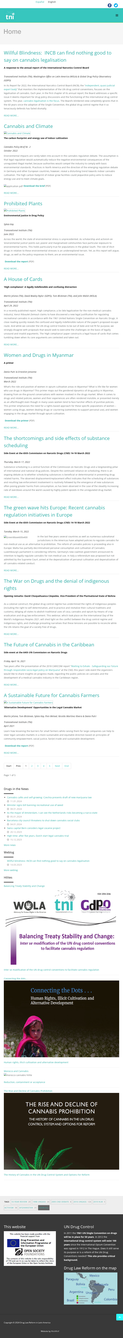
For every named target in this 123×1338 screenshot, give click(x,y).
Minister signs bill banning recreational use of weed (35, 805)
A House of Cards (23, 279)
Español (40, 1)
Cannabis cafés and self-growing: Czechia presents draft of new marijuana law (49, 797)
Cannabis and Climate (28, 126)
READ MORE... (11, 115)
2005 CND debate (61, 1202)
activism (10, 1207)
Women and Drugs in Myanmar (39, 355)
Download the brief (34, 185)
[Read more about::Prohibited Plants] (16, 210)
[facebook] (109, 5)
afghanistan (28, 1207)
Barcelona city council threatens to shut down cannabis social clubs (43, 820)
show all (44, 1207)
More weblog (11, 870)
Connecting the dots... (15, 978)
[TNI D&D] (10, 15)
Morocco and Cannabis (16, 1071)
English (52, 1)
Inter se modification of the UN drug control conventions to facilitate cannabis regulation (51, 969)
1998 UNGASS (41, 1202)
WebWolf (55, 1331)
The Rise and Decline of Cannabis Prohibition (28, 1090)
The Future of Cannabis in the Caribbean (49, 644)
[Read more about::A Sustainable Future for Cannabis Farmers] (30, 702)
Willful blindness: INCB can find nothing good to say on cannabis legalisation (48, 860)
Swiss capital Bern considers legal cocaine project (33, 828)
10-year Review (21, 1202)
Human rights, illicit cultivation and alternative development (36, 1062)
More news (10, 845)
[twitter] (116, 5)
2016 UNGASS (82, 1202)
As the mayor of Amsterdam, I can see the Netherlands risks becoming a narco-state (52, 812)
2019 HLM (99, 1202)
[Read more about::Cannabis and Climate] (19, 133)
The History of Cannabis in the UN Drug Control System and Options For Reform (47, 1174)
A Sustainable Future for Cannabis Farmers (51, 695)
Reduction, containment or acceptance (24, 1082)
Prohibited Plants (23, 203)
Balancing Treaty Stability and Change (24, 885)
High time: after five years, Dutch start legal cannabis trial (38, 835)
